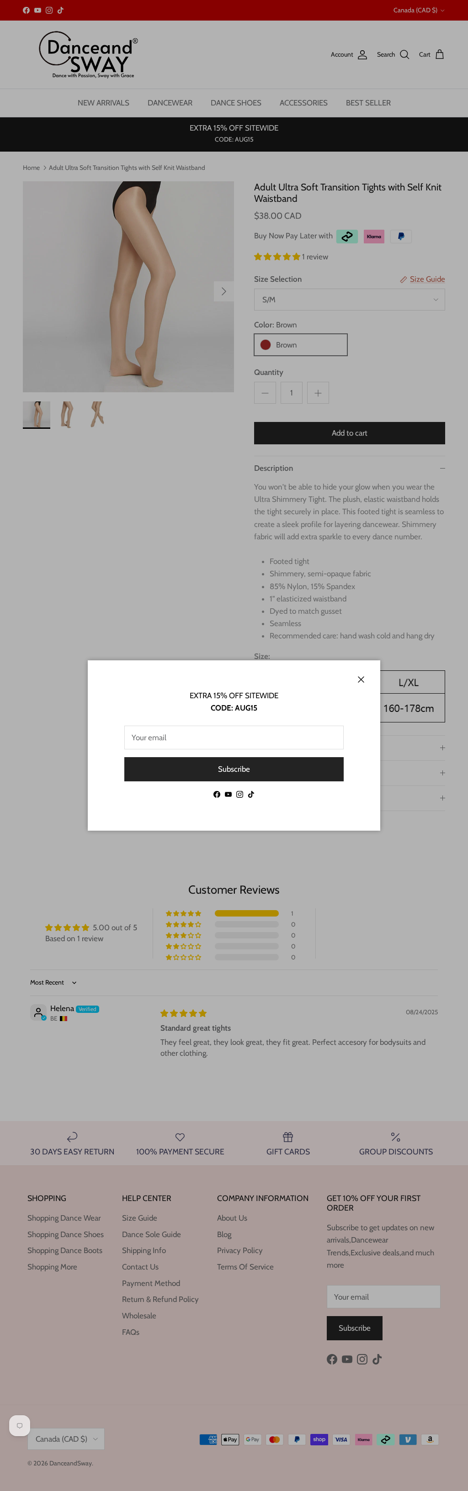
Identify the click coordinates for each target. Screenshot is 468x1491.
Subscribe (234, 769)
